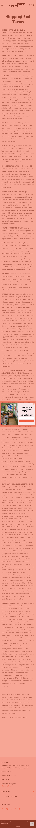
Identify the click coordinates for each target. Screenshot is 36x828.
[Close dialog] (34, 404)
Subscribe (26, 421)
